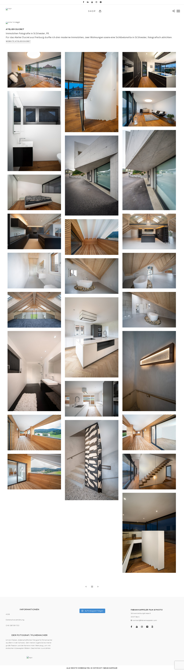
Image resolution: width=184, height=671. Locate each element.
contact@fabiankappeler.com (145, 620)
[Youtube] (92, 2)
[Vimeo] (100, 2)
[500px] (153, 627)
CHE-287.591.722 (12, 625)
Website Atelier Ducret (18, 41)
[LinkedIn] (87, 2)
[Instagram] (96, 2)
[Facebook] (83, 2)
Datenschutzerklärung (15, 620)
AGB (8, 614)
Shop (92, 11)
